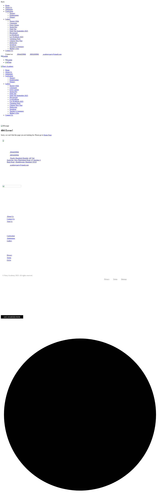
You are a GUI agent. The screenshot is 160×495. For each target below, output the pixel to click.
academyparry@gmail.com (52, 54)
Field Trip (13, 29)
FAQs (9, 260)
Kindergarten (14, 15)
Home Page (48, 135)
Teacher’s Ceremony (17, 47)
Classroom (13, 23)
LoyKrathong (14, 35)
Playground (14, 33)
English (5, 56)
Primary (12, 17)
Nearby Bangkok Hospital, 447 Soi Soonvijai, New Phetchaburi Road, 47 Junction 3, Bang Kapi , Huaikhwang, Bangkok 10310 (24, 160)
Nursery (12, 13)
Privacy (9, 255)
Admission (9, 9)
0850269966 (34, 54)
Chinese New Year (16, 41)
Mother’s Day (14, 49)
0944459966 (21, 54)
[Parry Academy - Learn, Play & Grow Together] (7, 66)
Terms (9, 258)
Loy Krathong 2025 (16, 37)
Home (7, 5)
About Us (8, 7)
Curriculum (9, 11)
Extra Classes (14, 25)
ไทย (9, 62)
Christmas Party (15, 39)
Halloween (13, 43)
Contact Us (9, 50)
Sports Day (13, 27)
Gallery (7, 19)
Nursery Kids (14, 21)
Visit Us (9, 221)
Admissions (11, 238)
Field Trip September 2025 (19, 31)
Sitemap (124, 279)
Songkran (13, 45)
